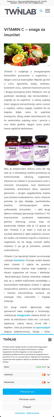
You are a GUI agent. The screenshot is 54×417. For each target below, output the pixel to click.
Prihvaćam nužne (27, 399)
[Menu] (46, 10)
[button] (49, 339)
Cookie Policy (20, 413)
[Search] (39, 10)
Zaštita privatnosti (32, 413)
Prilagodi (27, 407)
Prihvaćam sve (27, 391)
